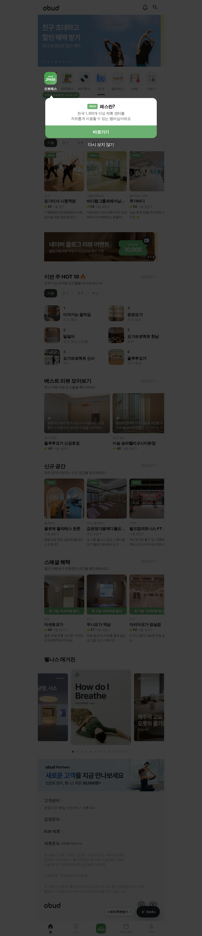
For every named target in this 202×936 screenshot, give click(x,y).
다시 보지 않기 (101, 144)
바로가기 (101, 132)
